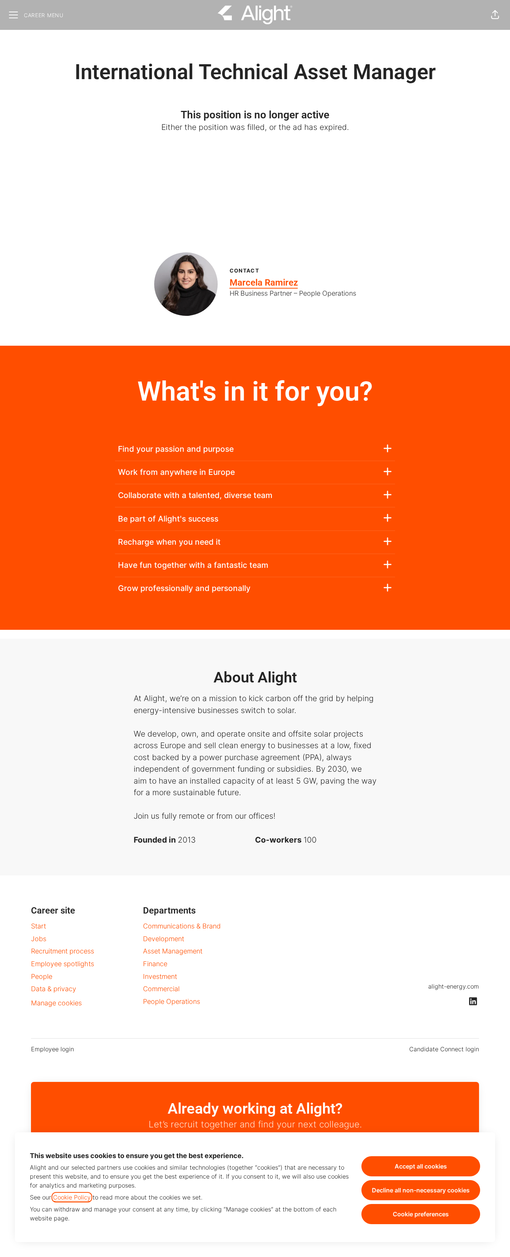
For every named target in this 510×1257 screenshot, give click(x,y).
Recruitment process (62, 951)
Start (38, 926)
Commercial (161, 989)
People (41, 976)
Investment (160, 976)
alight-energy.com (453, 986)
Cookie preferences (421, 1214)
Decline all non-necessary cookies (421, 1190)
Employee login (52, 1049)
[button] (495, 14)
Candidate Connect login (444, 1049)
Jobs (38, 939)
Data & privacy (53, 989)
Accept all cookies (421, 1166)
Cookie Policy (72, 1197)
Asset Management (172, 951)
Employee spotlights (62, 964)
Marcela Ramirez (264, 282)
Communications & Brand (182, 926)
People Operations (171, 1001)
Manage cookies (56, 1003)
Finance (155, 964)
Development (163, 939)
